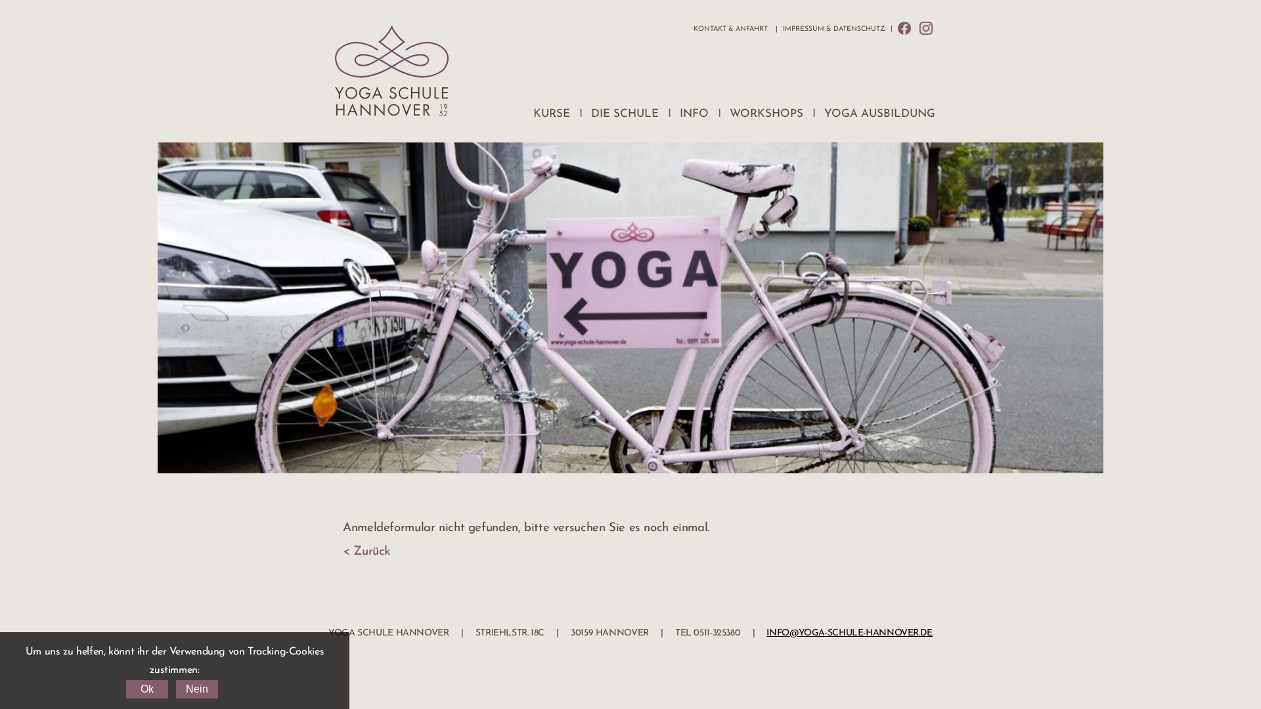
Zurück (371, 552)
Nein (197, 689)
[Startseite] (392, 74)
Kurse (551, 113)
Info (694, 113)
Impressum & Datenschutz (834, 29)
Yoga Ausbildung (879, 113)
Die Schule (625, 113)
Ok (147, 689)
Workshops (766, 113)
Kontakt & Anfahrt (731, 29)
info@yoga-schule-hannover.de (849, 633)
